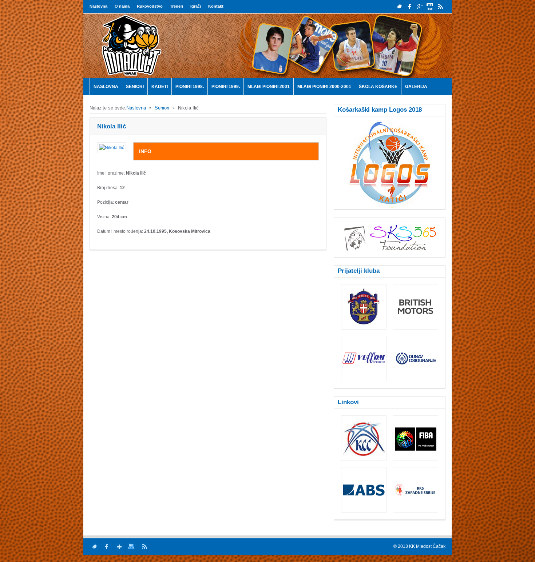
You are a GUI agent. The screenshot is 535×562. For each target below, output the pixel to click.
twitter (399, 6)
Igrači (195, 6)
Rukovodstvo (150, 6)
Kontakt (215, 6)
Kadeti (159, 86)
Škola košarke (378, 86)
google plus (420, 6)
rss (440, 6)
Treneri (176, 6)
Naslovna (98, 6)
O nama (122, 6)
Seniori (135, 86)
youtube (430, 6)
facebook (410, 6)
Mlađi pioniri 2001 (268, 86)
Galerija (416, 86)
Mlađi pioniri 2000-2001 (324, 86)
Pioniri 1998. (189, 86)
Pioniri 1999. (225, 86)
